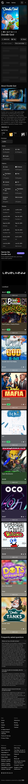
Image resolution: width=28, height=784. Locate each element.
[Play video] (14, 95)
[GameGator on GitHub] (12, 773)
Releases (4, 206)
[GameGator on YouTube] (6, 773)
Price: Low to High (19, 43)
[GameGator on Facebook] (4, 773)
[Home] (2, 2)
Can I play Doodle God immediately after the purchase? (12, 670)
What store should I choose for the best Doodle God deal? (11, 689)
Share (24, 39)
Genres (3, 146)
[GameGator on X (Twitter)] (8, 773)
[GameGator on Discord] (10, 773)
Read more (4, 127)
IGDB (19, 780)
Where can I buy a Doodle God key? (10, 641)
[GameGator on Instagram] (2, 773)
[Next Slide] (24, 95)
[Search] (22, 2)
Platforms (4, 163)
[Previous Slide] (3, 95)
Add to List (6, 39)
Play (14, 39)
